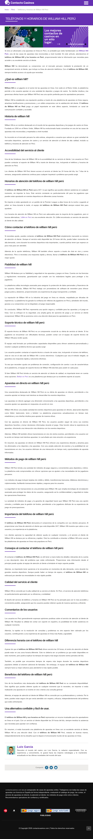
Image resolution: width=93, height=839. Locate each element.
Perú (13, 10)
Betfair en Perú (22, 377)
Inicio (7, 10)
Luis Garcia (25, 746)
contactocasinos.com (13, 790)
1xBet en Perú (26, 217)
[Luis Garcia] (11, 750)
